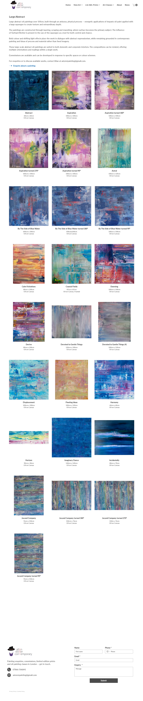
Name (76, 648)
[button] (135, 5)
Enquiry (78, 665)
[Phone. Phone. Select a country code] (108, 651)
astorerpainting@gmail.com (73, 61)
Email (77, 656)
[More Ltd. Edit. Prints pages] (99, 4)
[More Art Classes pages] (113, 4)
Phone (108, 648)
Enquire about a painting (24, 65)
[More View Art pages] (81, 4)
